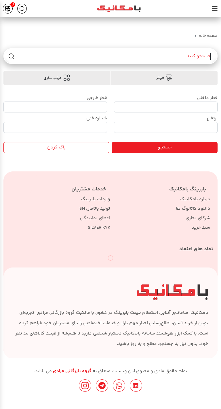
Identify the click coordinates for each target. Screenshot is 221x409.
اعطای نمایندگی (95, 218)
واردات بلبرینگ (95, 199)
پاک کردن (56, 147)
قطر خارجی (97, 98)
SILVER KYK (99, 227)
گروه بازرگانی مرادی (72, 371)
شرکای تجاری (198, 218)
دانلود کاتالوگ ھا (193, 208)
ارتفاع (212, 118)
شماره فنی (96, 118)
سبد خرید (201, 227)
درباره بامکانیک (195, 199)
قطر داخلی (207, 98)
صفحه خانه (208, 36)
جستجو (165, 147)
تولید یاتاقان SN (94, 208)
